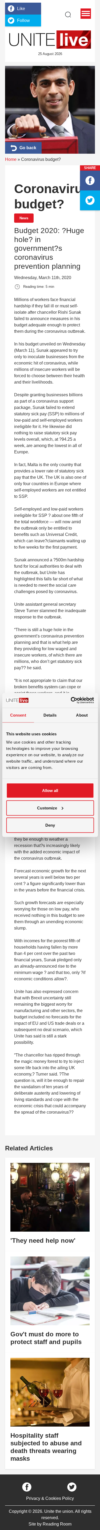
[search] (68, 14)
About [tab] (82, 715)
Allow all (50, 790)
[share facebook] (90, 180)
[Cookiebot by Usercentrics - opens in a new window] (71, 700)
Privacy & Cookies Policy (50, 1498)
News (23, 218)
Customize (47, 807)
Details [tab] (50, 715)
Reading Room (57, 1524)
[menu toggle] (86, 13)
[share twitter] (90, 200)
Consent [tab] (18, 715)
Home (11, 159)
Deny (50, 825)
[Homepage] (50, 39)
